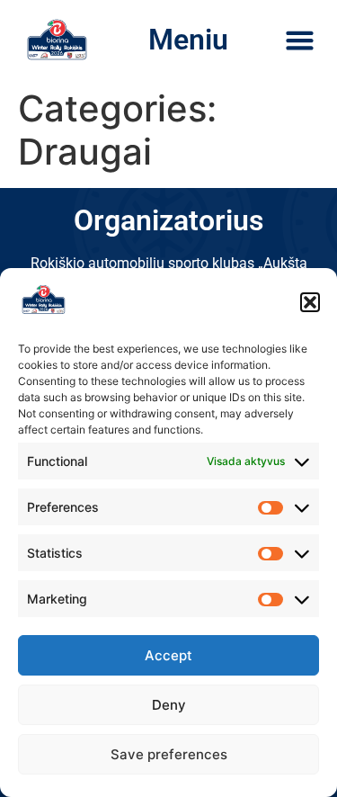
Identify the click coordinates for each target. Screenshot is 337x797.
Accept (168, 655)
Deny (169, 704)
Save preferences (169, 754)
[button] (310, 302)
